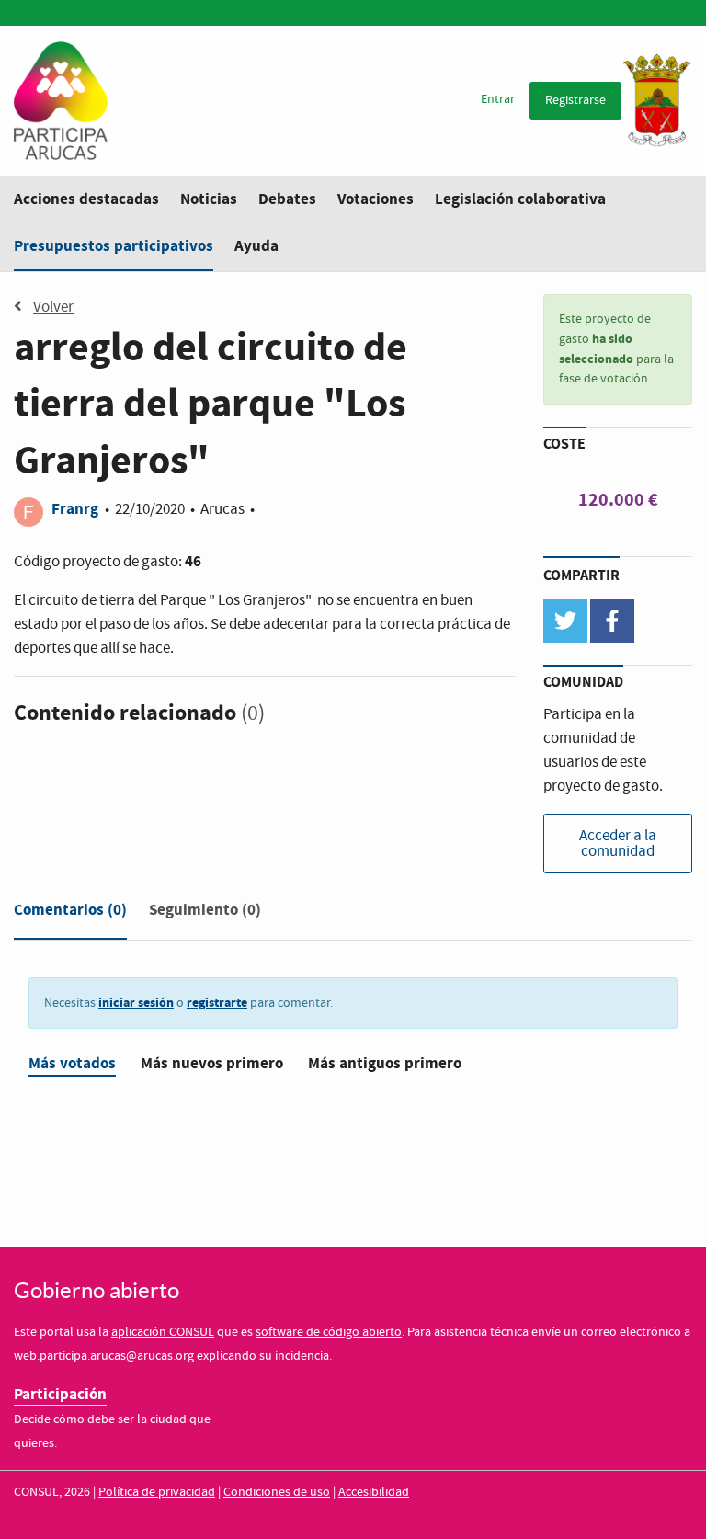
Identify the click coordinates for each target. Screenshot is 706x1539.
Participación (60, 1394)
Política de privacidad (156, 1492)
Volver (53, 307)
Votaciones (375, 199)
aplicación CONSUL (162, 1332)
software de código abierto (329, 1332)
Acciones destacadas (86, 199)
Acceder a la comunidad (617, 844)
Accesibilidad (373, 1492)
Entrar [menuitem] (498, 99)
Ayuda (256, 245)
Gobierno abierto (96, 1290)
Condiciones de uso (276, 1492)
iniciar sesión (136, 1002)
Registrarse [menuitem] (575, 100)
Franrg (76, 508)
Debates (287, 199)
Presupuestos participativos (113, 245)
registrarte (217, 1002)
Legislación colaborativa (520, 199)
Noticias (208, 199)
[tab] (70, 914)
